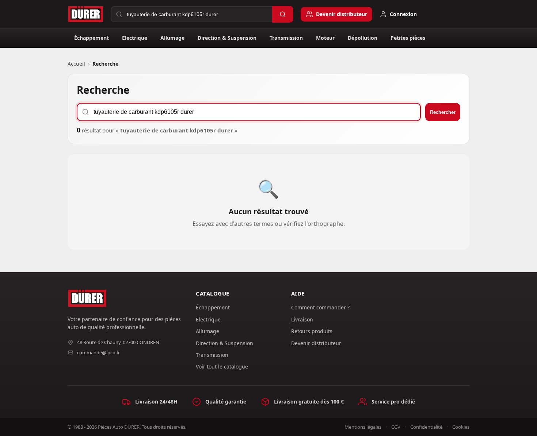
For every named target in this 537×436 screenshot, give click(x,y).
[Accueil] (85, 14)
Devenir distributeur (316, 343)
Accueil (76, 63)
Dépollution (362, 37)
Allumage (172, 37)
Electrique (134, 37)
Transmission (286, 37)
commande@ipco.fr (98, 352)
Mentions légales (362, 427)
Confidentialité (426, 427)
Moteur (325, 37)
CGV (395, 427)
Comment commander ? (320, 307)
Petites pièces (408, 37)
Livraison (302, 319)
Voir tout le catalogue (222, 366)
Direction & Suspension (227, 37)
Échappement (91, 37)
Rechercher (443, 112)
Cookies (460, 427)
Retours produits (311, 331)
